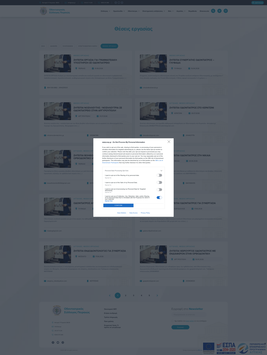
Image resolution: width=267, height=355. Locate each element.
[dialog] (133, 177)
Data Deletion (121, 213)
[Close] (170, 142)
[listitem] (133, 171)
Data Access (133, 213)
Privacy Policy (145, 213)
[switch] (159, 175)
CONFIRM (118, 205)
